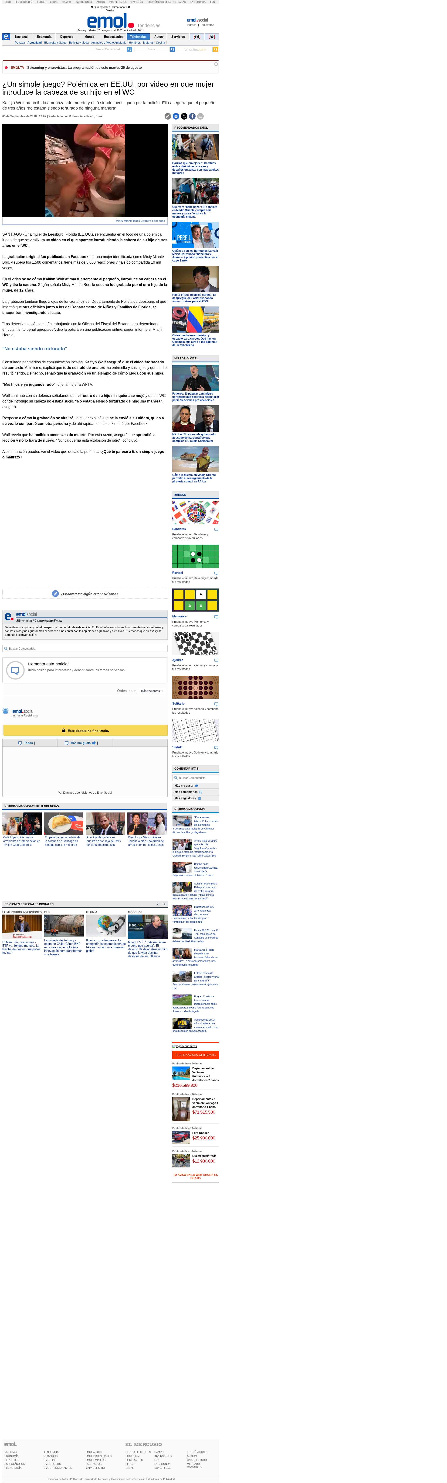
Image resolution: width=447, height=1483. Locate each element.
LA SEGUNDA (162, 1463)
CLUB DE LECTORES (138, 1452)
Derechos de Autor (57, 1479)
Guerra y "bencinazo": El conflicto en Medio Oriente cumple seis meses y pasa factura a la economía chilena (194, 211)
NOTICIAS (10, 1452)
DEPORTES (11, 1460)
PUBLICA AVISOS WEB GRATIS (196, 1055)
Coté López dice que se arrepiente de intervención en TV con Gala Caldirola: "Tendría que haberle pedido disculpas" (22, 845)
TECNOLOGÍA (12, 1467)
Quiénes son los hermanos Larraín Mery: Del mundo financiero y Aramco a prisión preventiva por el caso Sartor (195, 255)
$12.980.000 (203, 1161)
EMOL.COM (132, 1456)
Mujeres (148, 42)
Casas (182, 2)
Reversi (177, 573)
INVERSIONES (163, 1456)
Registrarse (207, 25)
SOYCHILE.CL (162, 1467)
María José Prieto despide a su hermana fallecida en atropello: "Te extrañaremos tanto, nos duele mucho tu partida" (195, 957)
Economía (44, 36)
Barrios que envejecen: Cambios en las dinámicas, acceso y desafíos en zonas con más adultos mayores (195, 168)
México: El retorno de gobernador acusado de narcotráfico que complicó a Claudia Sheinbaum (194, 438)
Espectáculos (113, 36)
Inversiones (84, 2)
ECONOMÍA (11, 1456)
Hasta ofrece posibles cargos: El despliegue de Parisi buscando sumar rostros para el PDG (194, 298)
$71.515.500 (203, 1112)
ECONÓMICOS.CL (198, 1452)
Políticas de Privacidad (83, 1479)
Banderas (179, 529)
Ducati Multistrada (204, 1156)
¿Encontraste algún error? (89, 594)
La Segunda (198, 2)
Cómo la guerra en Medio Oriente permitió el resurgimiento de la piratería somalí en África (194, 478)
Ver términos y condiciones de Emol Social (85, 792)
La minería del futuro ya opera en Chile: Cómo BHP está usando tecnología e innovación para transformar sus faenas (63, 947)
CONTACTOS (93, 1463)
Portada (20, 42)
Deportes (66, 36)
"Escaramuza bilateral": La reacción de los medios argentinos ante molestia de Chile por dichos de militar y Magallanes (195, 825)
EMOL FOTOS (52, 1463)
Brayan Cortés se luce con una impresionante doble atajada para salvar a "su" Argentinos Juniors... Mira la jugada (195, 1004)
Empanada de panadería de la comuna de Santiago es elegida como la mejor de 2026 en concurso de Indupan (63, 845)
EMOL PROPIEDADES (98, 1456)
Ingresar (192, 25)
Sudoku (177, 747)
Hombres (135, 42)
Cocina (160, 42)
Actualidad (34, 42)
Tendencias (138, 36)
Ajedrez (177, 660)
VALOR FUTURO (197, 1460)
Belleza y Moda (79, 42)
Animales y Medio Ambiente (108, 42)
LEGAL (129, 1467)
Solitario (178, 703)
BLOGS (129, 1463)
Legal (54, 2)
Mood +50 (135, 912)
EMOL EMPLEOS (95, 1460)
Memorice (179, 616)
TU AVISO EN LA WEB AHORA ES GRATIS (195, 1176)
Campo (66, 2)
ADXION (192, 1456)
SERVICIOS (51, 1456)
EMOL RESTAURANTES (58, 1467)
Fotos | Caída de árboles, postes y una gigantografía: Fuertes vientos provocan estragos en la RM (196, 980)
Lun (212, 2)
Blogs (41, 2)
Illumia (91, 912)
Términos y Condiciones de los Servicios (121, 1479)
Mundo (90, 36)
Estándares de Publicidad (160, 1479)
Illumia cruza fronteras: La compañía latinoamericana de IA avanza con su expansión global (106, 946)
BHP (47, 912)
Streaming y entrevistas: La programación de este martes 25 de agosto (84, 67)
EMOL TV (49, 1460)
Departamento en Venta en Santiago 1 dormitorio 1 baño (205, 1103)
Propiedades (118, 2)
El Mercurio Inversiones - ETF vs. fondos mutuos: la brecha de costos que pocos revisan (21, 947)
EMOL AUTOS (93, 1452)
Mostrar (110, 10)
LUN (156, 1460)
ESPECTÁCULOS (14, 1463)
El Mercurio (24, 2)
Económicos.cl (158, 2)
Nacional (21, 36)
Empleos (137, 2)
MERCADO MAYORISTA (194, 1465)
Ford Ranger (200, 1133)
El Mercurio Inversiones (22, 912)
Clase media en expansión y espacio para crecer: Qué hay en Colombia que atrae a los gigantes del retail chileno (194, 340)
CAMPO (159, 1452)
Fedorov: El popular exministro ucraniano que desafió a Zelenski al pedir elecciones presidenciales (195, 397)
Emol (8, 2)
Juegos (180, 494)
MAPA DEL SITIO (95, 1467)
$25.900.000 (203, 1137)
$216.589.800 (184, 1085)
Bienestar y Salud (55, 42)
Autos (101, 2)
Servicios (178, 36)
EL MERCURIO (134, 1460)
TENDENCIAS (52, 1452)
